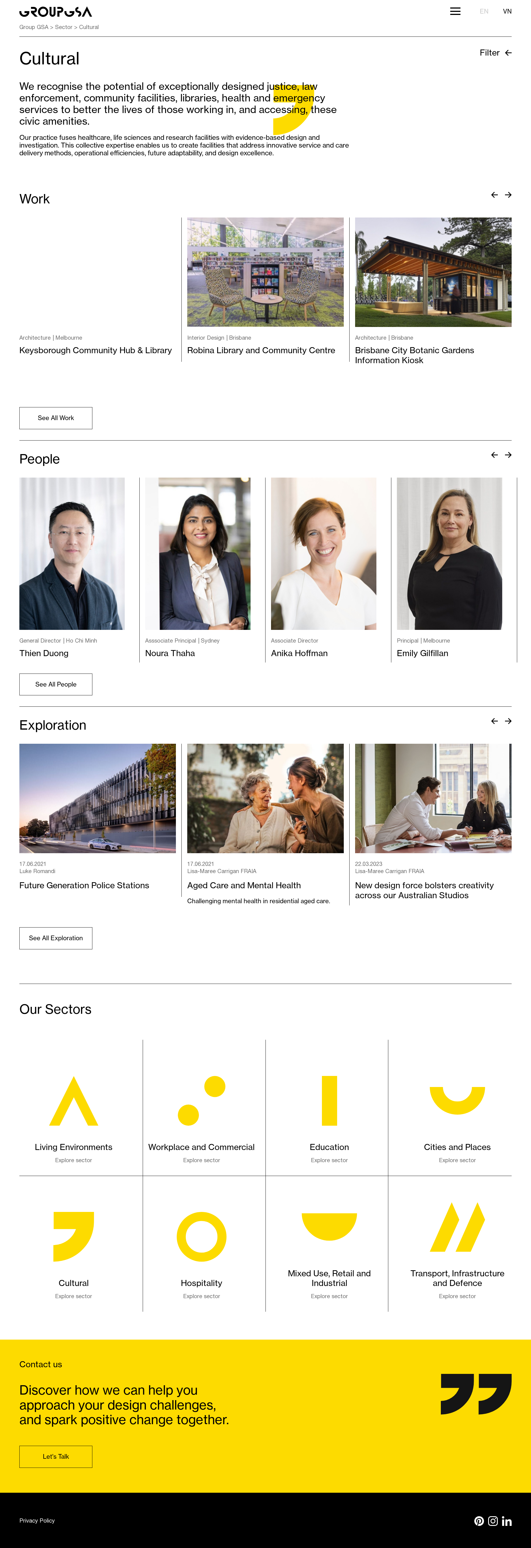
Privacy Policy (37, 1520)
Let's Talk (56, 1456)
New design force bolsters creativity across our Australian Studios (424, 890)
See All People (56, 684)
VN (507, 11)
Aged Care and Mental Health (244, 885)
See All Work (56, 418)
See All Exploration (56, 938)
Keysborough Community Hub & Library (95, 350)
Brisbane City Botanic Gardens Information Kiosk (414, 355)
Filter (491, 52)
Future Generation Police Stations (84, 885)
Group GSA (33, 27)
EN (484, 11)
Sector (63, 27)
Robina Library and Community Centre (261, 350)
